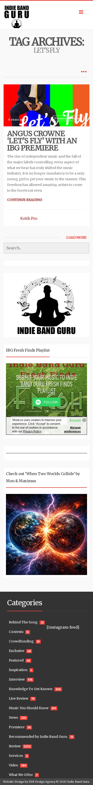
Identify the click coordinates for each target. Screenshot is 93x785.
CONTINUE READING (24, 200)
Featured (16, 660)
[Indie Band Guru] (46, 15)
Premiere (61, 118)
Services (16, 756)
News (13, 717)
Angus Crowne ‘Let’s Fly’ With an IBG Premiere (42, 140)
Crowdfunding (21, 641)
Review (77, 118)
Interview (17, 679)
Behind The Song (23, 622)
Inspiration (18, 670)
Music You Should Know (29, 708)
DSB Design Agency (42, 781)
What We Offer (21, 775)
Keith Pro (28, 218)
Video (13, 765)
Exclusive (16, 651)
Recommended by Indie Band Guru (38, 736)
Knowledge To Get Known (30, 689)
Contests (16, 632)
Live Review (18, 698)
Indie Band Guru (78, 781)
